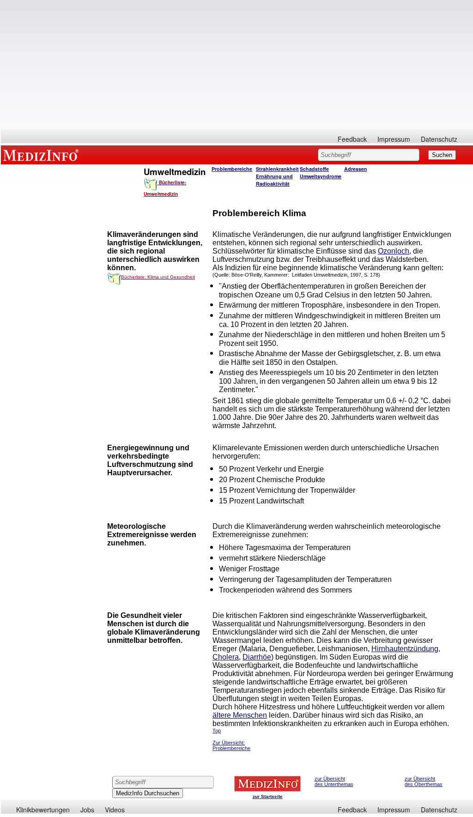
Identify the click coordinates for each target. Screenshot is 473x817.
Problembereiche (232, 168)
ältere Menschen (239, 715)
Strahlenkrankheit (277, 168)
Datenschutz (439, 139)
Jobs (87, 809)
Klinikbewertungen (43, 809)
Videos (115, 809)
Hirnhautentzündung (404, 649)
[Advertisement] (237, 64)
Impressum (393, 139)
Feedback (352, 139)
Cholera (225, 657)
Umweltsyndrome (320, 176)
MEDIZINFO (42, 154)
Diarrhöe (257, 657)
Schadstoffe (314, 168)
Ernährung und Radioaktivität (274, 180)
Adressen (355, 168)
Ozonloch (393, 251)
